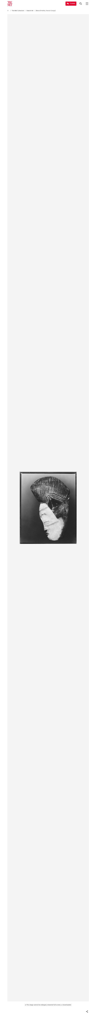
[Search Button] (81, 4)
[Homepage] (9, 3)
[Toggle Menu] (87, 4)
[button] (87, 1011)
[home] (8, 11)
